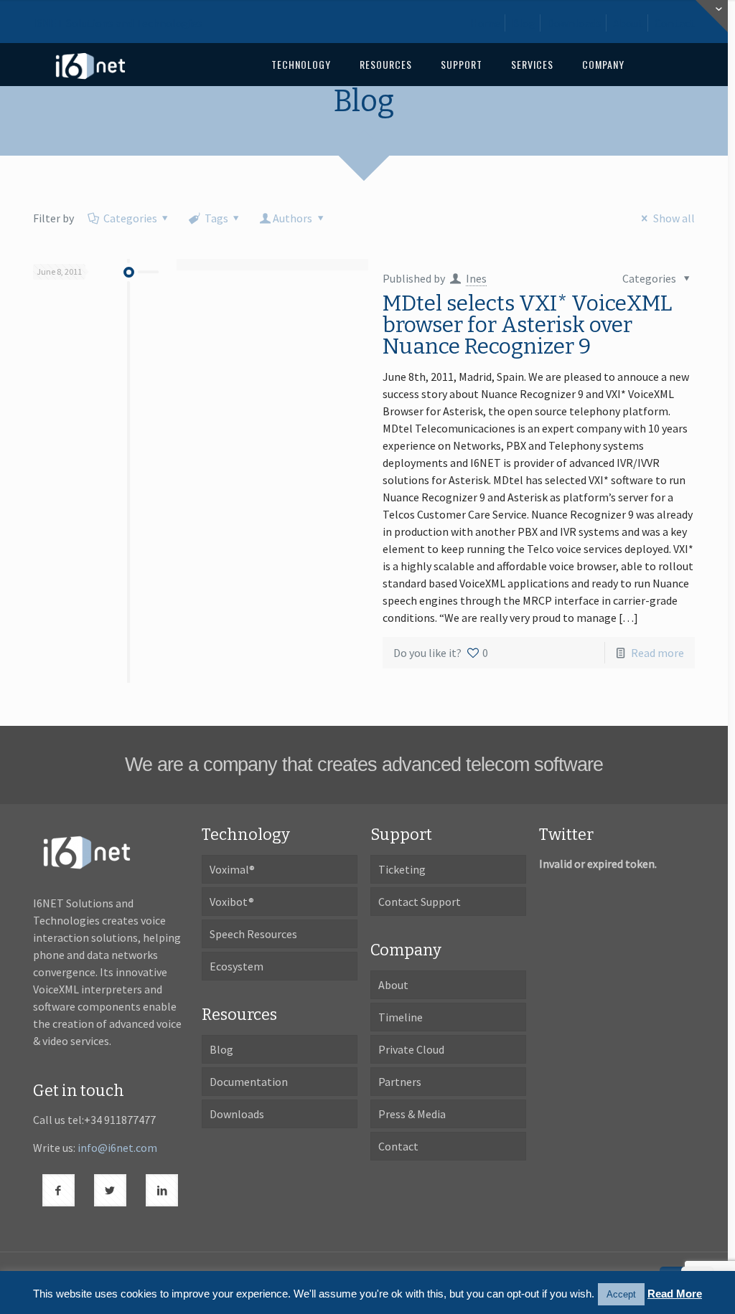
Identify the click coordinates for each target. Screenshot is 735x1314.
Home (485, 23)
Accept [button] (621, 1294)
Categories (130, 218)
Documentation (249, 1081)
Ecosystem (236, 966)
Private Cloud (411, 1049)
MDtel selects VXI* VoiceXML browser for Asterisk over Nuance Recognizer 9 (527, 324)
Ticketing (402, 869)
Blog (523, 23)
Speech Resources (253, 934)
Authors (292, 218)
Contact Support (419, 901)
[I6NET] (90, 64)
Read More (674, 1293)
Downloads (574, 23)
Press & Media (412, 1114)
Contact (675, 23)
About (628, 23)
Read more (657, 653)
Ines (476, 278)
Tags (216, 218)
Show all (673, 218)
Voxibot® (232, 901)
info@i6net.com (117, 1147)
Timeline (400, 1017)
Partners (399, 1081)
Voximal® (232, 869)
